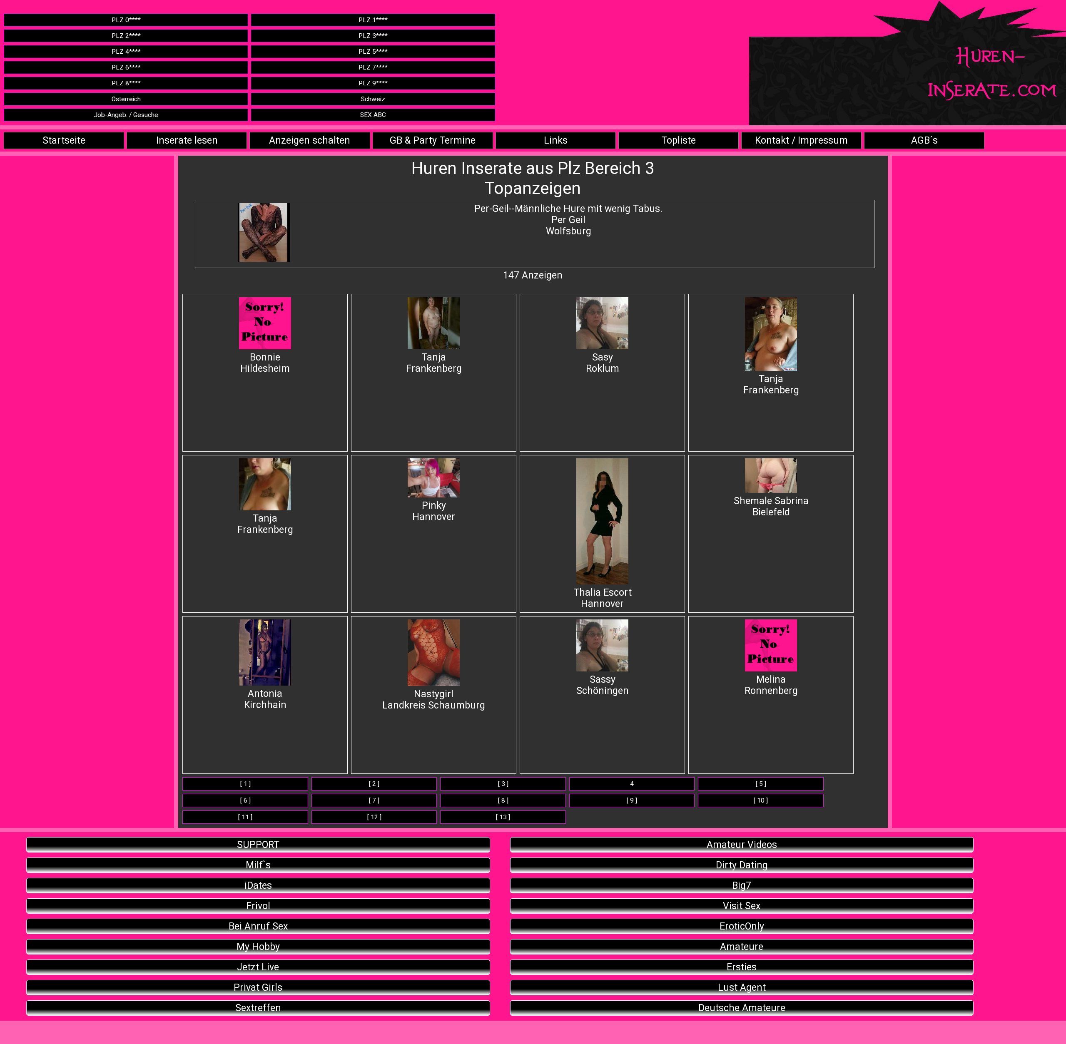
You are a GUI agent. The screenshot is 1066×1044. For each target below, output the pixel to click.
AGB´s (924, 140)
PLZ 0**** (126, 20)
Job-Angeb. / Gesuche (126, 115)
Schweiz (373, 99)
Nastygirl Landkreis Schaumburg (433, 700)
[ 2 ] (374, 784)
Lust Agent (742, 987)
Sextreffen (258, 1008)
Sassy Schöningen (602, 685)
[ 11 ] (245, 817)
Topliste (678, 140)
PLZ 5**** (373, 51)
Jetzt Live (258, 967)
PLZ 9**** (373, 83)
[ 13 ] (503, 817)
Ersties (742, 967)
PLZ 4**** (126, 51)
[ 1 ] (245, 784)
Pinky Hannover (433, 511)
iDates (258, 885)
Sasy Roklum (602, 363)
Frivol (258, 906)
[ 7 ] (374, 800)
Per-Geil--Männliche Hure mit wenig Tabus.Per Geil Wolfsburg (568, 220)
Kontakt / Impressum (801, 140)
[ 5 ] (761, 784)
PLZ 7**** (373, 67)
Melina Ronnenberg (771, 685)
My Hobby (258, 946)
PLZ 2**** (126, 36)
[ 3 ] (503, 784)
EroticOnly (742, 926)
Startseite (63, 140)
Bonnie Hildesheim (265, 363)
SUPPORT (258, 844)
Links (556, 140)
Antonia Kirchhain (265, 699)
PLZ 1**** (373, 20)
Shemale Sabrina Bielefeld (771, 506)
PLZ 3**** (373, 36)
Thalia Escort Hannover (602, 598)
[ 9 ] (632, 800)
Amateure (741, 946)
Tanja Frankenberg (434, 363)
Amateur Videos (742, 844)
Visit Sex (741, 906)
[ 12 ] (374, 817)
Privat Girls (258, 987)
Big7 (741, 885)
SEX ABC (373, 115)
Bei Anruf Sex (258, 926)
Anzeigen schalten (309, 140)
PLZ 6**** (126, 67)
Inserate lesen (187, 140)
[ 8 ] (503, 800)
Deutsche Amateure (741, 1008)
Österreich (126, 99)
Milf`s (258, 865)
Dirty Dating (742, 865)
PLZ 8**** (126, 83)
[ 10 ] (761, 800)
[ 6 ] (245, 800)
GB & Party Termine (433, 140)
